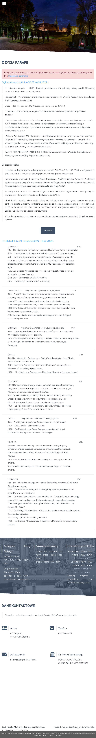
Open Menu (4, 3)
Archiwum (48, 230)
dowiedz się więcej (48, 735)
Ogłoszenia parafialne (18, 76)
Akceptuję (58, 735)
